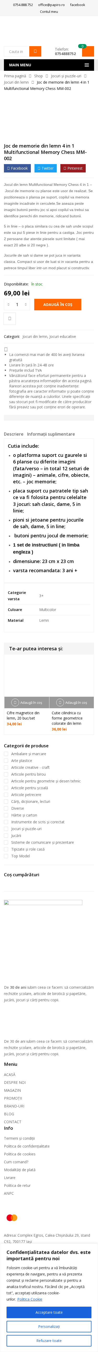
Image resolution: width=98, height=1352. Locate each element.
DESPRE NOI (15, 1082)
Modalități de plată (20, 1169)
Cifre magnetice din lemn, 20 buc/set (23, 715)
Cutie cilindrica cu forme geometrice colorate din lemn (67, 718)
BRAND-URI (14, 1106)
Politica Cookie (29, 1299)
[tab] (14, 435)
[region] (49, 1297)
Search (35, 51)
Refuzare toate (49, 1340)
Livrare (9, 1177)
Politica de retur (17, 1185)
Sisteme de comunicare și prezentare (42, 842)
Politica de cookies (20, 1153)
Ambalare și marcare (28, 753)
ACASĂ (9, 1074)
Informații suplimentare (51, 434)
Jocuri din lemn (16, 82)
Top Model (20, 855)
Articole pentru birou (28, 774)
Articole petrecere (26, 794)
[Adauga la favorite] (9, 319)
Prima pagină (15, 75)
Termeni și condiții (19, 1138)
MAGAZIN (12, 1090)
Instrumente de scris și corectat (38, 821)
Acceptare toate (49, 1312)
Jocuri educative (62, 336)
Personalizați (49, 1326)
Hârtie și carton (24, 815)
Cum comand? (16, 1161)
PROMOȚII (13, 1098)
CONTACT (12, 1121)
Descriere (14, 434)
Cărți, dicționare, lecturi (30, 801)
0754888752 (65, 53)
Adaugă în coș (57, 304)
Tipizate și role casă (28, 849)
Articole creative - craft (30, 767)
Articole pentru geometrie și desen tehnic (46, 780)
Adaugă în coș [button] (31, 702)
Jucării (16, 835)
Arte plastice (21, 760)
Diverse (17, 808)
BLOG (9, 1113)
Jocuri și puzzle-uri (66, 75)
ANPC (9, 1193)
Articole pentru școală (29, 787)
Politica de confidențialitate (27, 1146)
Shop (38, 75)
